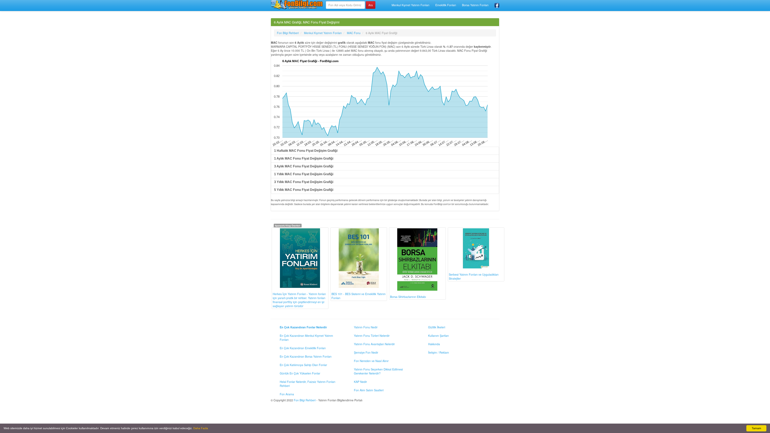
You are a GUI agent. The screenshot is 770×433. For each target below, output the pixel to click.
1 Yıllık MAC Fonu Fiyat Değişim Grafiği (303, 174)
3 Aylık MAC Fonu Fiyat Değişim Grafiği (303, 166)
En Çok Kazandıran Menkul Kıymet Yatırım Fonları (306, 338)
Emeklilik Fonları (445, 5)
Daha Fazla (200, 428)
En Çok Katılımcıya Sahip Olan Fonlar (303, 365)
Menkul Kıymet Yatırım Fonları (410, 5)
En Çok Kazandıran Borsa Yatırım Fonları (305, 356)
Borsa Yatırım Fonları (475, 5)
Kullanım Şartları (438, 336)
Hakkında (434, 344)
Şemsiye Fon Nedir (366, 352)
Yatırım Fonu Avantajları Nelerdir (374, 344)
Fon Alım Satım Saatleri (369, 390)
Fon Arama (287, 394)
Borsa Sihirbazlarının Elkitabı (408, 297)
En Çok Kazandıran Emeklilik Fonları (303, 348)
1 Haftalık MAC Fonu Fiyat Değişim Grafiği (305, 150)
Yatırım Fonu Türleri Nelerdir (372, 336)
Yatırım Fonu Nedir (366, 327)
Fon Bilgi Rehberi (305, 400)
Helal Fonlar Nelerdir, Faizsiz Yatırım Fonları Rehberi (307, 384)
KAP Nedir (360, 382)
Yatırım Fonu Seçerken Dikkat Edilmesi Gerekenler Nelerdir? (378, 371)
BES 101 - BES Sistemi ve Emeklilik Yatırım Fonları (358, 296)
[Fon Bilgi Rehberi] (297, 4)
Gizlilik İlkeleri (436, 327)
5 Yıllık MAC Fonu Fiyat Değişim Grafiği (303, 189)
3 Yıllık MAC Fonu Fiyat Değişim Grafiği (303, 182)
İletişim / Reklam (438, 352)
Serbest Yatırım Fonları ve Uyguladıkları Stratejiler (473, 276)
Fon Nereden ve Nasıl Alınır (371, 361)
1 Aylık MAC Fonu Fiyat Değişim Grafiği (303, 158)
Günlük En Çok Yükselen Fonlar (300, 373)
